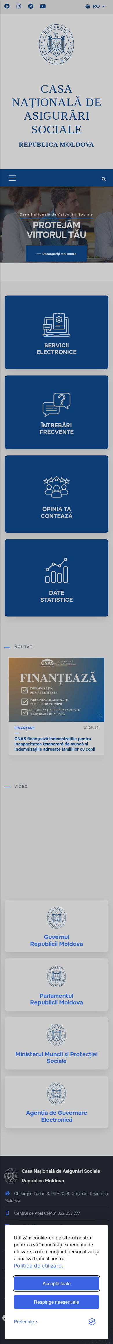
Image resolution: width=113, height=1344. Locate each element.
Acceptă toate (57, 1283)
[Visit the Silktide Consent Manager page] (92, 1322)
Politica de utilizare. (38, 1266)
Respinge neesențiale (56, 1302)
